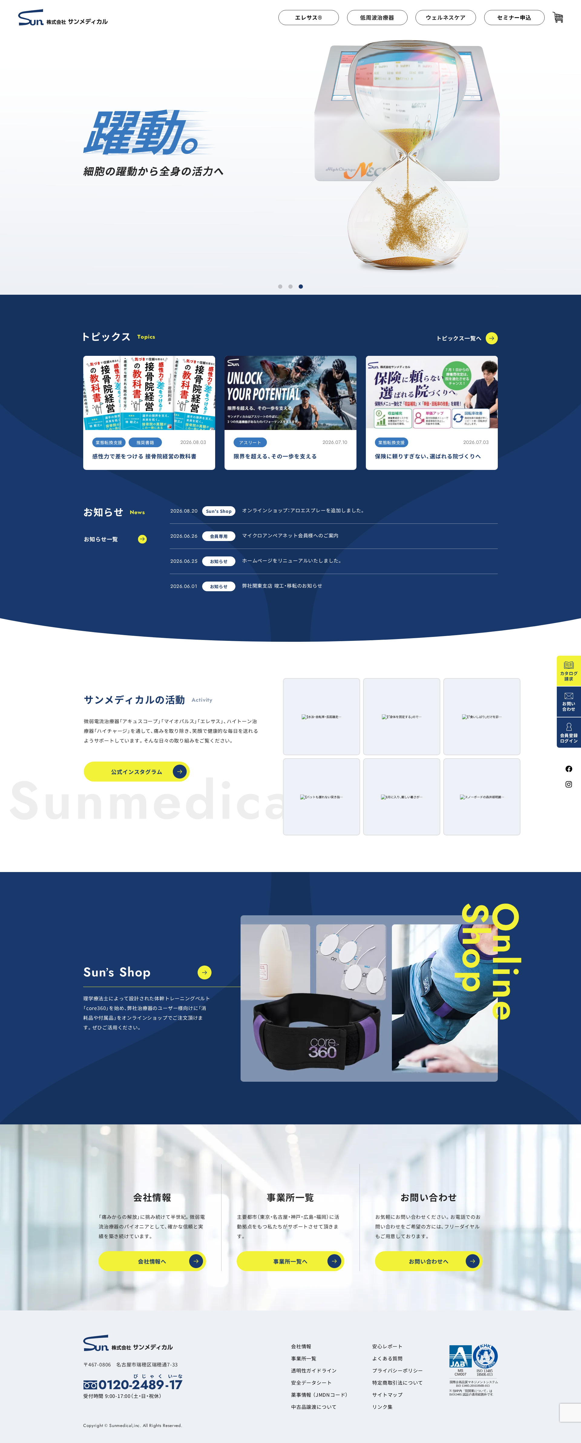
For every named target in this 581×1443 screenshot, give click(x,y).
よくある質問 (387, 1358)
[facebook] (569, 769)
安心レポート (387, 1346)
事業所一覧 (304, 1358)
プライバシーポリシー (397, 1370)
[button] (280, 286)
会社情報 (301, 1346)
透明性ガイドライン (314, 1370)
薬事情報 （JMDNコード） (319, 1394)
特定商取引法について (397, 1382)
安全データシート (311, 1382)
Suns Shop (117, 972)
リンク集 (382, 1406)
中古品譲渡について (314, 1406)
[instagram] (569, 784)
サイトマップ (387, 1394)
